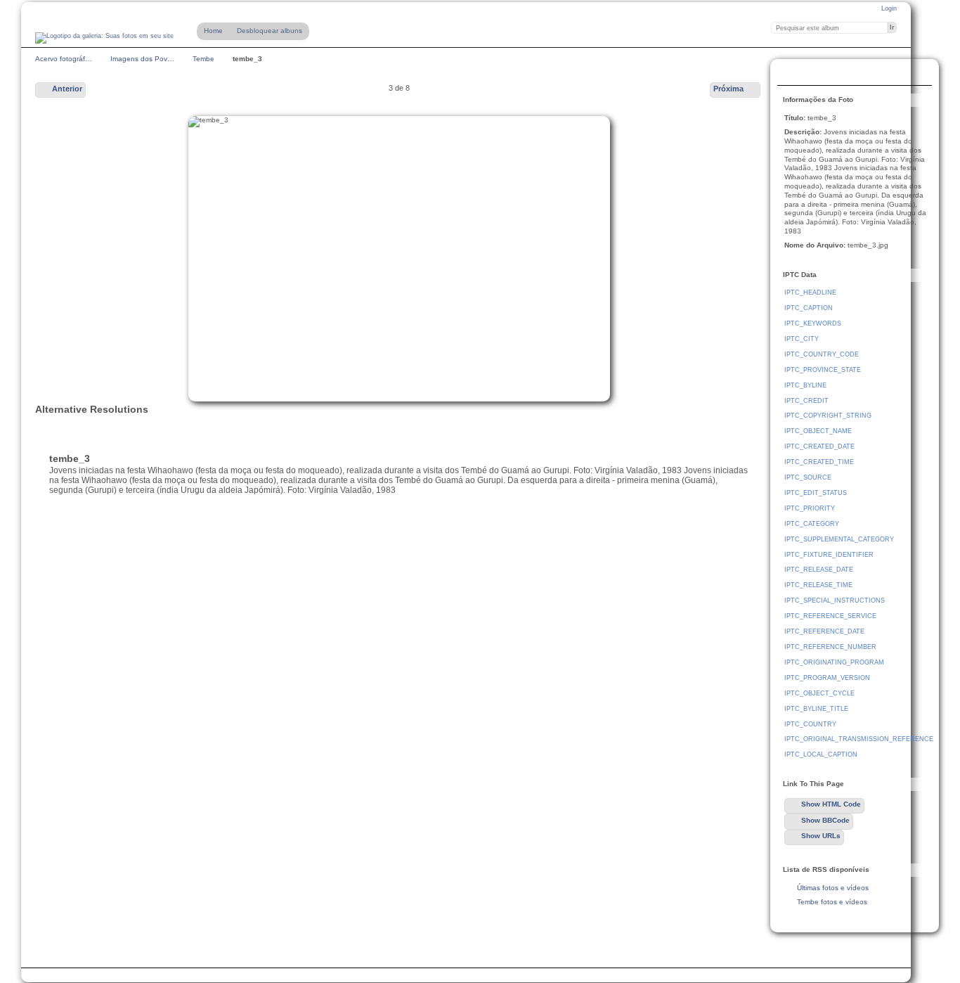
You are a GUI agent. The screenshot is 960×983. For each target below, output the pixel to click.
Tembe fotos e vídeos (832, 902)
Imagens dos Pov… (142, 59)
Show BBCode (825, 820)
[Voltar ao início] (104, 38)
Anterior (67, 88)
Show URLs (821, 836)
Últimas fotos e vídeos (833, 888)
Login (889, 8)
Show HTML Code (831, 804)
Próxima (728, 88)
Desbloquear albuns (269, 30)
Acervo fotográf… (63, 59)
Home (213, 30)
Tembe (203, 59)
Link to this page (792, 74)
